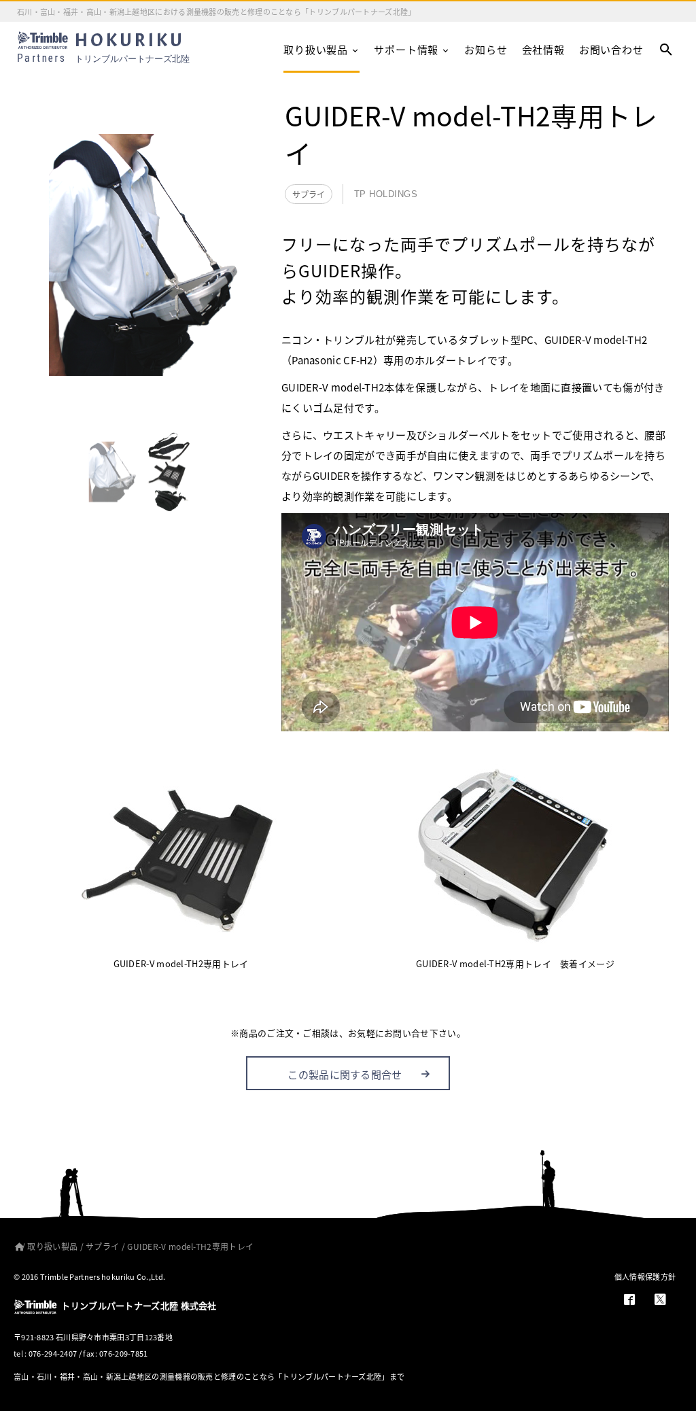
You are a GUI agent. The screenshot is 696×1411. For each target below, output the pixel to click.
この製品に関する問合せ (345, 1074)
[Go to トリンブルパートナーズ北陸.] (17, 1246)
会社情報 (543, 49)
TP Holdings (386, 194)
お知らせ (485, 49)
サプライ (309, 194)
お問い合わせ (611, 49)
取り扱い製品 (315, 49)
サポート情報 (406, 49)
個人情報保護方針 (645, 1276)
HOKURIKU (103, 48)
